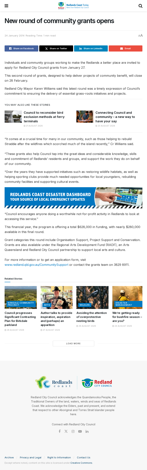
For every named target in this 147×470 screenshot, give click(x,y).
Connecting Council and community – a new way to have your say (115, 117)
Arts (47, 305)
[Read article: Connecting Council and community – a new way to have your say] (85, 116)
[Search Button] (140, 5)
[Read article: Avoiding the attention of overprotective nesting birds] (92, 297)
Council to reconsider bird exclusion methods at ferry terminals (44, 117)
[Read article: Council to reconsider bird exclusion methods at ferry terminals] (13, 116)
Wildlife (85, 305)
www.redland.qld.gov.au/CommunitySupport (36, 265)
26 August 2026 (87, 326)
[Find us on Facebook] (59, 431)
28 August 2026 (15, 330)
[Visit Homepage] (73, 6)
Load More (73, 343)
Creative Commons (81, 462)
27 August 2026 (51, 330)
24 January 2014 (14, 35)
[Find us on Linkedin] (87, 431)
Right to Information (59, 457)
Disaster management (124, 304)
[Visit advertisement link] (73, 197)
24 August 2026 (123, 326)
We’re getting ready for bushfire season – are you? (127, 317)
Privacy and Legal (30, 457)
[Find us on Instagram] (73, 431)
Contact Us (83, 457)
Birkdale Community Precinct (21, 304)
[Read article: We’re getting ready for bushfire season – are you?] (128, 297)
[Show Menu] (6, 5)
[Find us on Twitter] (66, 431)
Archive (9, 457)
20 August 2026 (106, 126)
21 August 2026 (34, 126)
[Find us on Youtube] (80, 431)
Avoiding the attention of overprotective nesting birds (91, 317)
